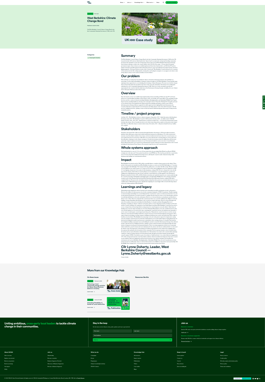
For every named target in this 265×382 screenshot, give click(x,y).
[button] (122, 2)
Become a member (171, 2)
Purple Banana (80, 378)
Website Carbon (247, 378)
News (158, 2)
